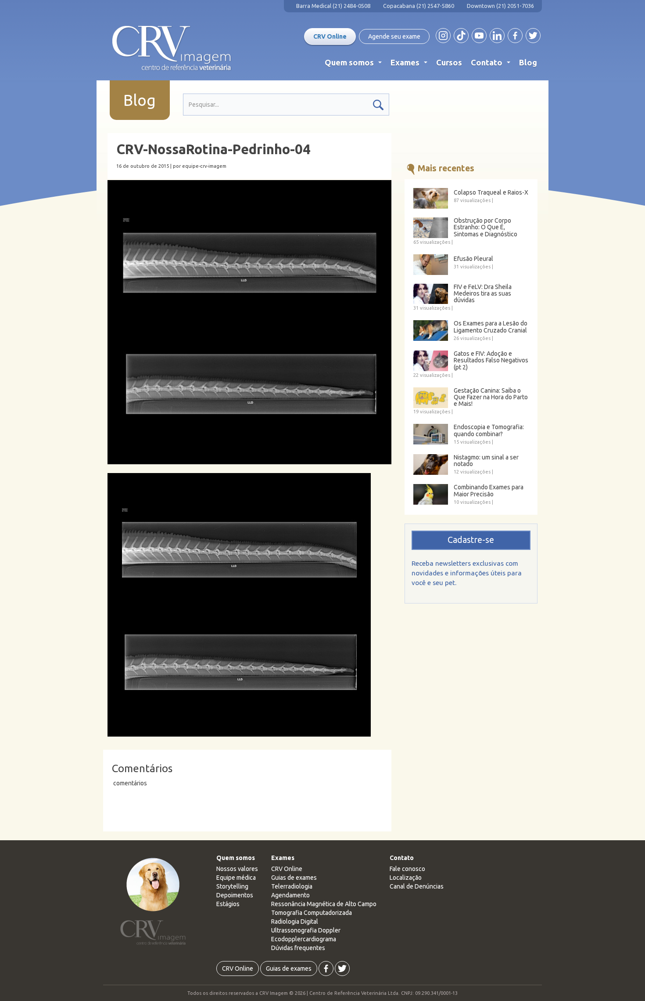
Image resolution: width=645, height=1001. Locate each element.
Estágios (228, 903)
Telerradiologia (291, 886)
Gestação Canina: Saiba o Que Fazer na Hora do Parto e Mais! (491, 397)
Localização (406, 877)
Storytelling (232, 886)
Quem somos (355, 64)
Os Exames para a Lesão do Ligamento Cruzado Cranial (490, 326)
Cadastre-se (471, 540)
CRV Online (330, 36)
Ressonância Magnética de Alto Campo (323, 903)
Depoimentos (234, 895)
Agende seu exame (394, 36)
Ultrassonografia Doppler (305, 930)
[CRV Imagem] (172, 48)
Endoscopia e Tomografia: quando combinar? (489, 430)
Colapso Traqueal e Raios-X (491, 192)
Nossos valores (237, 868)
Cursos (449, 62)
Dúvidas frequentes (298, 947)
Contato (492, 64)
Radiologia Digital (294, 921)
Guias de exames (294, 877)
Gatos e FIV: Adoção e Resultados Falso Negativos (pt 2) (491, 361)
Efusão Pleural (473, 259)
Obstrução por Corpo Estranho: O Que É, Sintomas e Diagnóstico (485, 227)
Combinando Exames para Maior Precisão (488, 490)
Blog (528, 62)
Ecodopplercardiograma (303, 939)
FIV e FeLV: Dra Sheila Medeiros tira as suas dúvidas (483, 294)
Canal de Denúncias (417, 886)
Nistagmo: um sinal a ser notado (486, 460)
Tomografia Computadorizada (311, 912)
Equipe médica (236, 877)
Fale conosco (407, 868)
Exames (411, 64)
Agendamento (290, 895)
